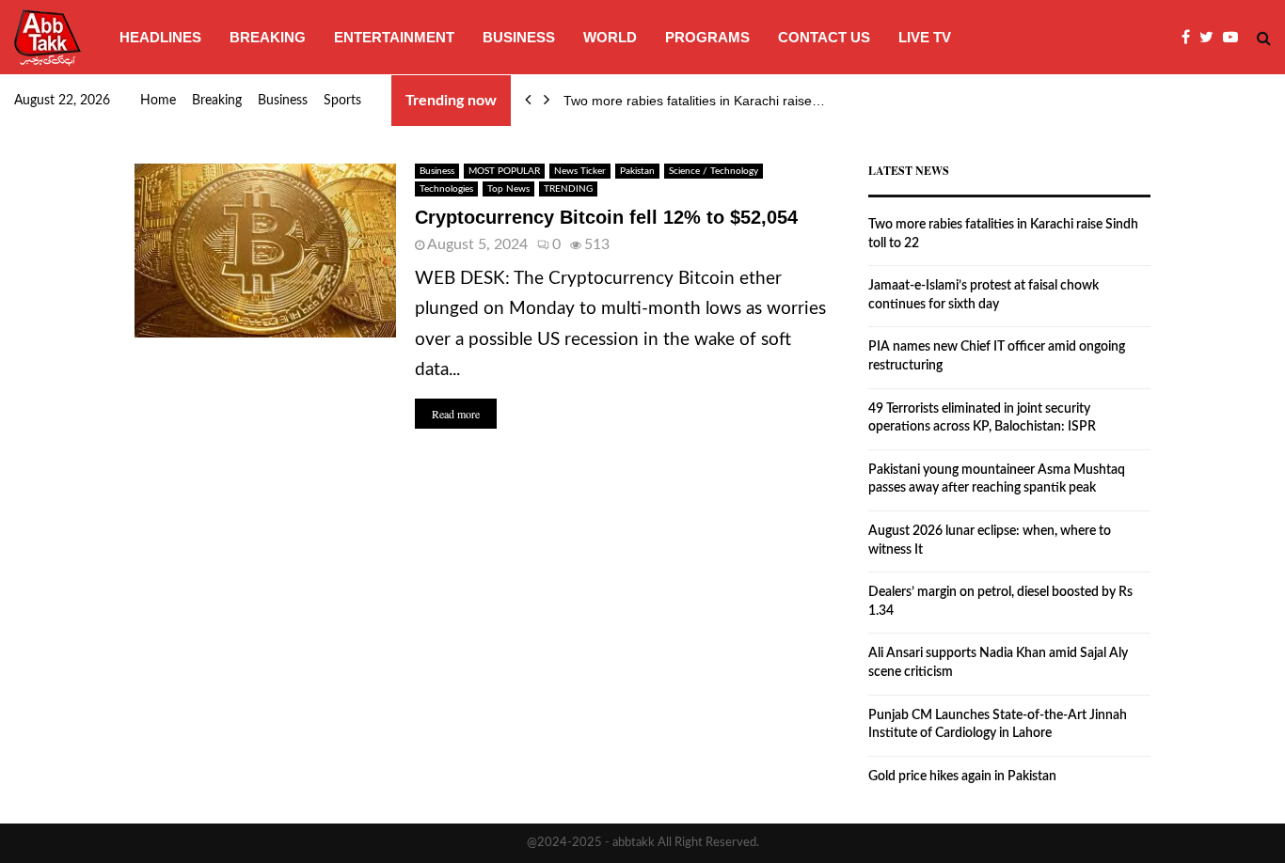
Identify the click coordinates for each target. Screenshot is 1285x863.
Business (519, 37)
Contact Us (824, 37)
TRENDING (568, 189)
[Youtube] (1235, 37)
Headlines (160, 37)
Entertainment (394, 37)
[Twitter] (1211, 37)
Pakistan (637, 171)
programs (707, 37)
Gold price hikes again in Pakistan (962, 776)
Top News (508, 189)
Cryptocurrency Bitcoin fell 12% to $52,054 (606, 217)
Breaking (268, 37)
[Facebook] (1190, 37)
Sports (342, 100)
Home (158, 100)
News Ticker (580, 171)
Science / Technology (713, 171)
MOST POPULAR (504, 171)
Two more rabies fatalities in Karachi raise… (694, 100)
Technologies (446, 189)
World (610, 37)
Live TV (924, 37)
